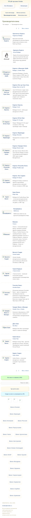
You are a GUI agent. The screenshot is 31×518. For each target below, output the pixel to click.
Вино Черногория (15, 475)
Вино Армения (15, 495)
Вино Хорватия (15, 482)
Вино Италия (15, 407)
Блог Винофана (8, 5)
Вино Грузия (21, 455)
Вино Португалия (15, 427)
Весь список (25, 28)
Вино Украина (15, 468)
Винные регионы (21, 12)
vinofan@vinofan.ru (7, 505)
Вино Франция (15, 414)
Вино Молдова (15, 461)
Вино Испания (8, 421)
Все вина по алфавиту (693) (14, 377)
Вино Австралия (15, 441)
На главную (6, 24)
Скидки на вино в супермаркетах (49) (14, 394)
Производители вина (10, 15)
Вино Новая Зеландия (15, 448)
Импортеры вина (22, 15)
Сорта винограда (9, 12)
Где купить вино (15, 389)
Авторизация (24, 5)
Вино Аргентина (21, 434)
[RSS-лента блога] (21, 401)
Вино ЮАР (7, 455)
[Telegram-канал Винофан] (9, 401)
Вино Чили (7, 434)
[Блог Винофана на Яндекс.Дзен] (15, 401)
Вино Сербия (15, 489)
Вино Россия (22, 421)
